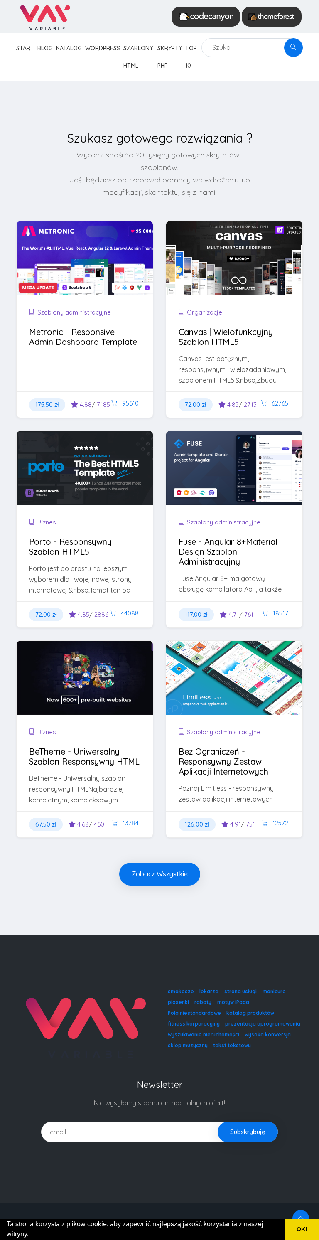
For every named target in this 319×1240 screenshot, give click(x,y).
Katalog (69, 48)
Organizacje (204, 312)
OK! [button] (302, 1229)
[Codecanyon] (206, 17)
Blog (45, 48)
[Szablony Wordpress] (272, 17)
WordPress (102, 48)
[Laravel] (44, 16)
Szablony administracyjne (74, 312)
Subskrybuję (247, 1132)
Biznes (46, 522)
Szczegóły (63, 272)
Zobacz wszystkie (160, 874)
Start (25, 48)
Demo (112, 272)
